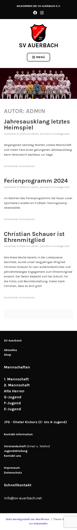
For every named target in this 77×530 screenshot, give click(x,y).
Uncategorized (60, 133)
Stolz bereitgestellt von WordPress (27, 519)
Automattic (41, 523)
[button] (38, 33)
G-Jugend (12, 397)
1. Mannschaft (16, 379)
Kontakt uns (12, 456)
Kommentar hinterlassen (19, 166)
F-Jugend (12, 403)
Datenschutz (13, 472)
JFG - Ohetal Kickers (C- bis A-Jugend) (35, 422)
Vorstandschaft (15, 446)
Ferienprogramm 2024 (36, 180)
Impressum (12, 467)
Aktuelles (10, 350)
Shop (7, 354)
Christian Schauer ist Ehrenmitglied (34, 237)
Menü (40, 57)
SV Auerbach (38, 45)
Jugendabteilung (15, 451)
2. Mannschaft (17, 385)
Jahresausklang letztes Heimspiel (37, 124)
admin (35, 133)
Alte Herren (14, 391)
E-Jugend (12, 409)
